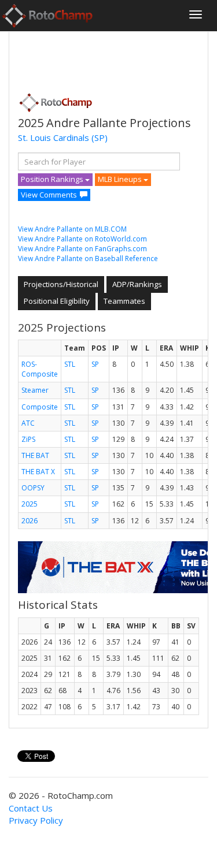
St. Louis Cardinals (53, 137)
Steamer (35, 390)
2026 (29, 521)
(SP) (99, 137)
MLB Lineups (121, 179)
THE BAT (35, 455)
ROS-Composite (39, 369)
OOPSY (33, 488)
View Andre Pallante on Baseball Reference (88, 258)
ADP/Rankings (137, 284)
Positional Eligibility (57, 301)
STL (69, 364)
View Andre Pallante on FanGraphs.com (82, 249)
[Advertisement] (110, 58)
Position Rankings (53, 179)
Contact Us (31, 808)
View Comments (49, 194)
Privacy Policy (36, 820)
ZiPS (28, 439)
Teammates (124, 301)
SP (95, 364)
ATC (28, 423)
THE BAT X (38, 472)
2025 (29, 504)
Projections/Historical (61, 284)
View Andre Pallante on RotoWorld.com (82, 239)
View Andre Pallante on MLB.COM (72, 229)
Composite (39, 407)
